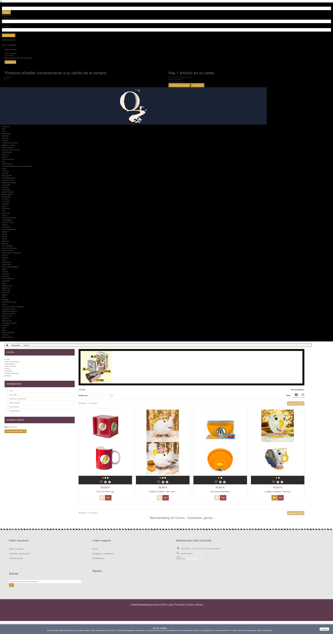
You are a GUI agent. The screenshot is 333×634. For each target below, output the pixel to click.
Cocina (4, 215)
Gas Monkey (6, 262)
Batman (4, 157)
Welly (4, 330)
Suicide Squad (7, 164)
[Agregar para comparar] (105, 482)
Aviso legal (13, 394)
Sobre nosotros (7, 337)
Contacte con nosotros (19, 553)
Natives (4, 295)
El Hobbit (5, 140)
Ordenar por (83, 395)
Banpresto (5, 241)
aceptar (324, 629)
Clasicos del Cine (8, 159)
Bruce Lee (5, 154)
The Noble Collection (9, 323)
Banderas (5, 232)
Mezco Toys (6, 290)
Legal (170, 604)
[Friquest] (166, 106)
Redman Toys (7, 316)
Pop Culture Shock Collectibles (13, 306)
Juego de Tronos (8, 180)
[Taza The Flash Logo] (105, 442)
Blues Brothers (7, 152)
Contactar (5, 335)
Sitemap (199, 604)
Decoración (6, 213)
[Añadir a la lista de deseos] (101, 482)
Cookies (190, 604)
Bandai (4, 239)
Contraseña (6, 26)
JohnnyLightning (8, 278)
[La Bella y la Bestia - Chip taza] (278, 442)
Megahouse (6, 288)
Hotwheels (5, 274)
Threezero (5, 325)
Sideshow (5, 318)
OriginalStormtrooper (9, 302)
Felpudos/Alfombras (9, 229)
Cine (3, 131)
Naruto (4, 206)
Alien (4, 161)
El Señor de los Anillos (10, 143)
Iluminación (6, 227)
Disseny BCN (159, 604)
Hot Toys (5, 271)
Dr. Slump (5, 199)
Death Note (6, 208)
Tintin (4, 210)
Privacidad (179, 604)
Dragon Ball (6, 196)
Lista (302, 397)
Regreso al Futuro (8, 145)
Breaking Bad (7, 175)
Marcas (4, 234)
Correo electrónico (9, 18)
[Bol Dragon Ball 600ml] (220, 442)
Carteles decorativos (9, 217)
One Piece (5, 201)
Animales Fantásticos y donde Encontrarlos (17, 166)
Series (4, 168)
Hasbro (4, 269)
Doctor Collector (7, 250)
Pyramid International (9, 311)
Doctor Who (6, 185)
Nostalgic (5, 299)
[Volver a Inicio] (7, 345)
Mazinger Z (6, 203)
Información (14, 384)
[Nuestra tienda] (40, 427)
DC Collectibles (7, 246)
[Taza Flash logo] (103, 478)
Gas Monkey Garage (9, 182)
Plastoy (4, 304)
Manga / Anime (7, 194)
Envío (11, 390)
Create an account (8, 39)
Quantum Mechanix (9, 313)
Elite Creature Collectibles (11, 253)
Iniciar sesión (6, 15)
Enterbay (5, 257)
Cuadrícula (296, 397)
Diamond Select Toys (9, 248)
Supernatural (6, 189)
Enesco (4, 255)
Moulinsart (5, 292)
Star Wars (5, 136)
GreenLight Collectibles (10, 267)
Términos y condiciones (17, 398)
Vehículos (5, 171)
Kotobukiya (6, 281)
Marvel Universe (8, 147)
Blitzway (5, 243)
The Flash (5, 187)
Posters (4, 225)
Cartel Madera (7, 220)
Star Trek (5, 138)
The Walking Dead (8, 178)
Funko (4, 260)
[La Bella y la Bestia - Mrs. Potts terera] (163, 442)
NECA (4, 297)
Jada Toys (5, 276)
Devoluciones (14, 407)
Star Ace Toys (7, 320)
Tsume (4, 327)
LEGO (4, 283)
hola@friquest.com (194, 558)
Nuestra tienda (14, 411)
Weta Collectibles (8, 332)
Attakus (4, 236)
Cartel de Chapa (8, 222)
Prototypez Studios (8, 309)
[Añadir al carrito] (274, 497)
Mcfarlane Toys (7, 285)
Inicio (4, 129)
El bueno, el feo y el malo (11, 150)
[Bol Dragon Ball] (219, 478)
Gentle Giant (6, 264)
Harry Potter (6, 133)
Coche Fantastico (8, 192)
